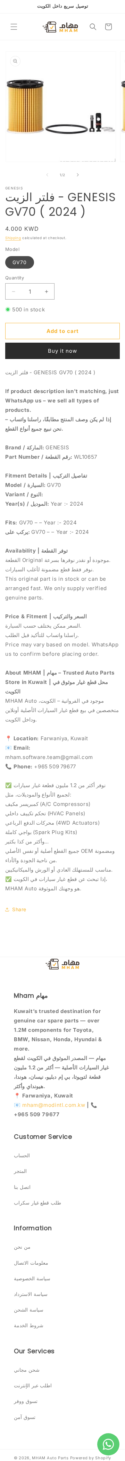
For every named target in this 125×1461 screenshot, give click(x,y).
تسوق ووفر (26, 1401)
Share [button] (19, 909)
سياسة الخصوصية (32, 1278)
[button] (14, 26)
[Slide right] (77, 174)
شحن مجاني (27, 1370)
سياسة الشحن (28, 1310)
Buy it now (62, 351)
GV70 (19, 262)
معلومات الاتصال (31, 1263)
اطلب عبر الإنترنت (33, 1385)
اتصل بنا (22, 1187)
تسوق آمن (24, 1417)
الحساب (22, 1155)
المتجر (20, 1171)
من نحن (22, 1247)
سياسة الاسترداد (31, 1294)
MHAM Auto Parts (50, 1457)
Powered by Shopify (90, 1457)
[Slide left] (47, 174)
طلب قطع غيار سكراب (37, 1203)
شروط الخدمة (28, 1325)
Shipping (13, 238)
